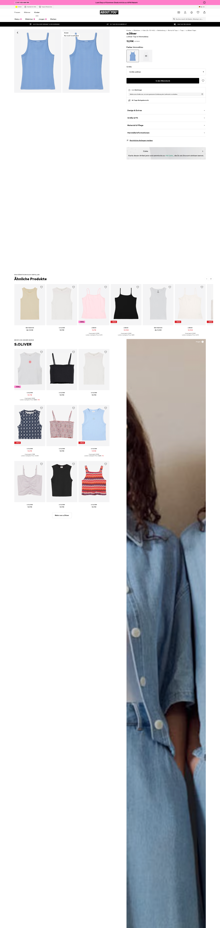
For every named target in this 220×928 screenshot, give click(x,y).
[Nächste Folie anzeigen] (211, 279)
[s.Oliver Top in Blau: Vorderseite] (37, 61)
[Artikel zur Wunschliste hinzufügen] (203, 80)
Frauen (17, 12)
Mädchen (137, 30)
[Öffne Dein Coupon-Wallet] (178, 12)
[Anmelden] (185, 12)
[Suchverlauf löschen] (204, 19)
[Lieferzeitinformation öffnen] (202, 94)
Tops (182, 30)
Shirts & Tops (173, 30)
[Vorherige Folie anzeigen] (207, 279)
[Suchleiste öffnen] (173, 19)
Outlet (20, 6)
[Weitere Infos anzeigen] (29, 333)
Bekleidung (161, 30)
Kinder (37, 12)
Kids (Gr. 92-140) (149, 30)
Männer (27, 12)
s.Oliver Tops (191, 30)
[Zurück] (17, 32)
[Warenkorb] (204, 12)
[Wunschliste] (198, 12)
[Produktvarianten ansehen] (132, 56)
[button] (166, 72)
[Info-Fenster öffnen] (204, 2)
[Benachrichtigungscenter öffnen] (191, 12)
